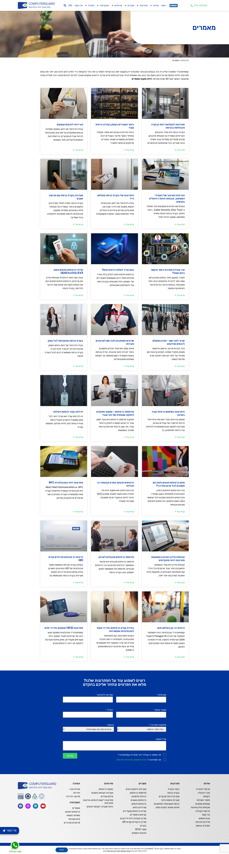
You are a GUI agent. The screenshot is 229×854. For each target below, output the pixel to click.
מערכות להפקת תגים (136, 789)
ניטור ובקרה (173, 789)
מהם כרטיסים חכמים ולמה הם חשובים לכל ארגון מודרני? (169, 484)
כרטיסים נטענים (138, 800)
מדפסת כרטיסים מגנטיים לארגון (116, 557)
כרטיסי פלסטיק (139, 796)
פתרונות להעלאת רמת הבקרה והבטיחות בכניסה (168, 126)
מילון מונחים (74, 819)
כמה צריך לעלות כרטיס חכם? (118, 269)
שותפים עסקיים (202, 803)
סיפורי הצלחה (203, 800)
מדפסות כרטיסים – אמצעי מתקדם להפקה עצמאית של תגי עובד (115, 413)
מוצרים (131, 5)
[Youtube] (43, 806)
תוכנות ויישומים (139, 832)
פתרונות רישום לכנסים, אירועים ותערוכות (98, 801)
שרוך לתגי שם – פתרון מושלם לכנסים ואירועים (169, 342)
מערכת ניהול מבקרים (169, 796)
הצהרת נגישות (203, 825)
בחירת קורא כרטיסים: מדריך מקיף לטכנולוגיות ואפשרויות (115, 629)
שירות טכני (74, 789)
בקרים (143, 825)
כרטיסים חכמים (138, 803)
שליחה (70, 755)
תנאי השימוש (140, 759)
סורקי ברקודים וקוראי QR (134, 821)
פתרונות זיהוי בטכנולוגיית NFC (66, 482)
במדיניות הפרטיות (113, 851)
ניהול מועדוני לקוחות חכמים (100, 806)
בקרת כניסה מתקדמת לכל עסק (65, 340)
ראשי (163, 5)
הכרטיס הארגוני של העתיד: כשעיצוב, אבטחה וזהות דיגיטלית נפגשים (167, 198)
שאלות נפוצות (73, 815)
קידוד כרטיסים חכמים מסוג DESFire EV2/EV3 (68, 271)
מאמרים (76, 808)
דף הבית (185, 60)
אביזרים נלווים (139, 807)
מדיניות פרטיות (202, 821)
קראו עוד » (180, 150)
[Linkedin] (35, 806)
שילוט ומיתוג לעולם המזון (167, 807)
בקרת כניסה (173, 792)
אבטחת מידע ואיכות (200, 807)
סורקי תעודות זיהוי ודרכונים (133, 818)
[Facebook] (20, 806)
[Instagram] (28, 806)
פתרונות (144, 5)
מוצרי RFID (140, 829)
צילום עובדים (107, 796)
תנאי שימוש (204, 818)
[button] (65, 5)
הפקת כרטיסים (106, 789)
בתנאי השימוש (126, 851)
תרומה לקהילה (202, 811)
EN (70, 5)
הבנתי (62, 850)
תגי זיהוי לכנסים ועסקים (70, 124)
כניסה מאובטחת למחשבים (166, 803)
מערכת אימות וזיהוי (170, 800)
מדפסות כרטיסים (138, 792)
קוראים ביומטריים (138, 814)
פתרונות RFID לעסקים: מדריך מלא (64, 627)
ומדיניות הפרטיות (124, 759)
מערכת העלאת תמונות (102, 792)
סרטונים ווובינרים (72, 822)
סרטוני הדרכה (73, 796)
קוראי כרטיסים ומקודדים (134, 811)
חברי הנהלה (204, 792)
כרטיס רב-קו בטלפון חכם (171, 627)
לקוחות (206, 796)
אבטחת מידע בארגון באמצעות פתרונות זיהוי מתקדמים (168, 558)
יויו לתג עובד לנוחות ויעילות (68, 411)
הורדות (76, 792)
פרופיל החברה (203, 789)
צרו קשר (78, 5)
